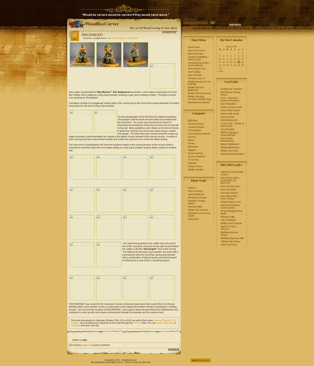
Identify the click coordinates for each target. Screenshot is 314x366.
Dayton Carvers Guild (231, 107)
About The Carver (196, 50)
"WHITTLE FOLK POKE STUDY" (232, 173)
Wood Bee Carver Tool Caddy (199, 214)
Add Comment (169, 32)
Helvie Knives (227, 117)
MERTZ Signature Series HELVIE (229, 133)
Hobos (191, 140)
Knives (191, 143)
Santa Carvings (195, 153)
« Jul (220, 71)
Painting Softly (195, 206)
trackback (75, 325)
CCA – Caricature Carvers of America (230, 99)
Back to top (173, 350)
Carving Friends (196, 124)
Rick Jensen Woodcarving (227, 139)
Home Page (194, 47)
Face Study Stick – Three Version (230, 197)
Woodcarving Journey (199, 102)
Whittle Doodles (196, 169)
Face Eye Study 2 (229, 193)
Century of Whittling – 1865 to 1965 (198, 58)
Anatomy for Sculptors (231, 89)
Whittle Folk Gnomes (198, 210)
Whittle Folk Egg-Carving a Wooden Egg (199, 97)
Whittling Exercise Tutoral (229, 233)
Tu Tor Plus (193, 160)
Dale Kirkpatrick (228, 104)
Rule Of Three (195, 75)
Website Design (131, 362)
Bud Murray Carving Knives (230, 93)
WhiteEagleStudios (230, 147)
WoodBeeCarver (102, 23)
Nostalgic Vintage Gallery (196, 202)
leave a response (164, 323)
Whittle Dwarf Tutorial (231, 223)
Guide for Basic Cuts (231, 202)
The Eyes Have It (196, 78)
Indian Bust (193, 219)
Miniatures (193, 146)
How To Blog (194, 72)
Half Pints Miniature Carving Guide (230, 206)
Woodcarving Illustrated (232, 154)
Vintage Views (195, 166)
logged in (86, 345)
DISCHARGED (91, 35)
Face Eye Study (228, 189)
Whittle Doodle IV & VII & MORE (199, 83)
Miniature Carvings (197, 197)
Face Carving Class (230, 186)
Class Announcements (199, 133)
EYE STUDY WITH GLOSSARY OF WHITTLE (230, 180)
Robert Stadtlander (230, 144)
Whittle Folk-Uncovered (199, 93)
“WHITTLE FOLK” (229, 245)
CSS (207, 360)
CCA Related (132, 38)
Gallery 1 (192, 188)
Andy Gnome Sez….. (198, 68)
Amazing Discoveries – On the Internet (199, 64)
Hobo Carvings (195, 191)
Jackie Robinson (196, 194)
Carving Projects (117, 38)
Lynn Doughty (227, 129)
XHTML (199, 360)
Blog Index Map (195, 53)
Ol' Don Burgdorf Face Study (231, 212)
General (192, 137)
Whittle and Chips (229, 150)
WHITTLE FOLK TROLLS (228, 227)
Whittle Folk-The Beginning (196, 88)
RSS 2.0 (137, 323)
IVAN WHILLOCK (229, 120)
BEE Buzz (193, 120)
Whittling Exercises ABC (232, 238)
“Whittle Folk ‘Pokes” (231, 241)
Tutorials (192, 163)
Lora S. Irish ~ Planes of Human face (232, 124)
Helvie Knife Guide (230, 113)
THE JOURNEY (228, 220)
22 (239, 62)
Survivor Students (196, 156)
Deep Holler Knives (230, 110)
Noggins (192, 150)
